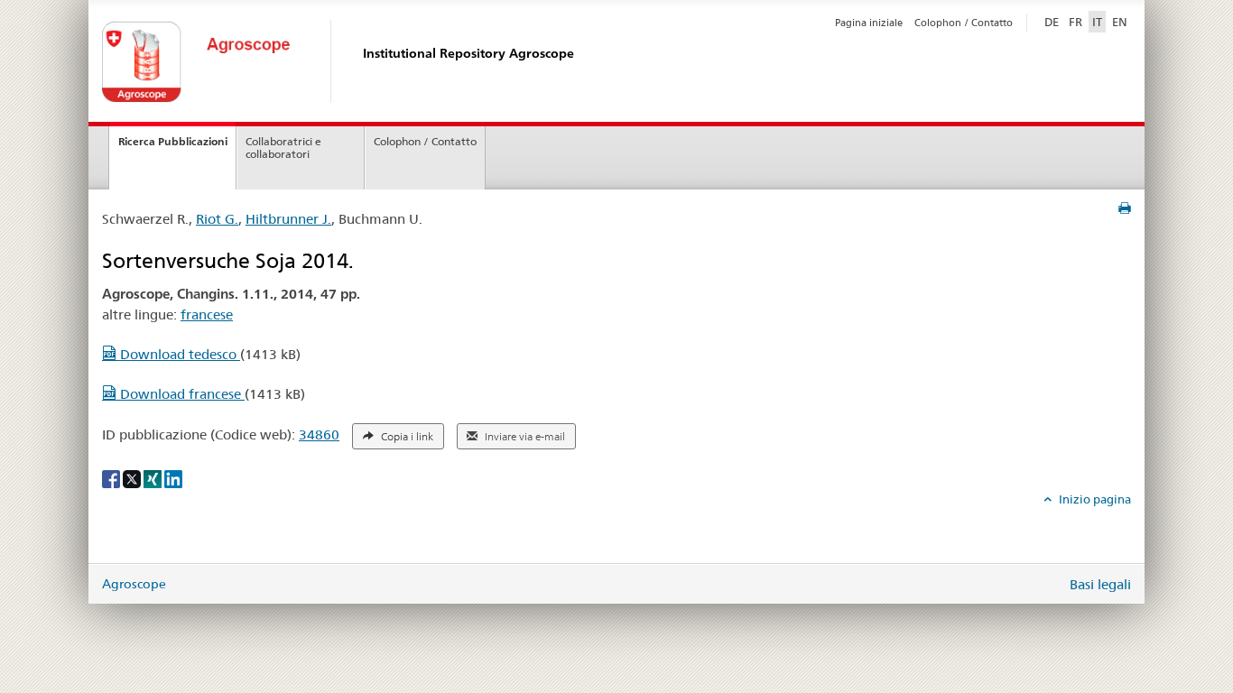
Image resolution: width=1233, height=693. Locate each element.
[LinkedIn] (173, 478)
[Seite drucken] (1124, 208)
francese (207, 314)
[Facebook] (112, 478)
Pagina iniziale (869, 22)
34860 (319, 434)
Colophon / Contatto (963, 22)
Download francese (180, 393)
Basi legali (1100, 584)
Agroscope (134, 584)
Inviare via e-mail (523, 436)
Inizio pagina (1093, 499)
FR (1075, 21)
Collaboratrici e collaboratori (283, 148)
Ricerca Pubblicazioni (172, 141)
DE (1053, 21)
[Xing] (154, 478)
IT (1097, 21)
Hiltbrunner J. (288, 218)
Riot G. (217, 218)
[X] (133, 478)
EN (1119, 21)
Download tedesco (178, 354)
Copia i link (405, 436)
